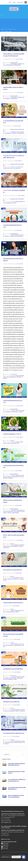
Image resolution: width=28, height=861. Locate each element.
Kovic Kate (5, 847)
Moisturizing (20, 166)
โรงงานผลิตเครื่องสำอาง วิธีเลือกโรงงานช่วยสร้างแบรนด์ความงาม (17, 780)
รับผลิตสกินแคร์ (20, 63)
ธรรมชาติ (12, 709)
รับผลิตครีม (21, 201)
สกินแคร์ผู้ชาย (7, 98)
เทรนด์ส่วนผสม (12, 236)
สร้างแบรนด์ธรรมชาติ (11, 711)
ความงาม (12, 577)
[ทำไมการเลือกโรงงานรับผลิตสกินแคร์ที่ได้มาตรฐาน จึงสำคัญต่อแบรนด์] (14, 44)
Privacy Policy (20, 2)
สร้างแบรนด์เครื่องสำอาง (15, 546)
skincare (13, 375)
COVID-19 (13, 441)
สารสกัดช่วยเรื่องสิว (12, 377)
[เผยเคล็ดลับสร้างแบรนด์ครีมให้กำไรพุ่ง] (14, 659)
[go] (24, 754)
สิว (22, 377)
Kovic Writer (19, 59)
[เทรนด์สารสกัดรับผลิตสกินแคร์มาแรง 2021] (14, 390)
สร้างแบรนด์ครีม (5, 678)
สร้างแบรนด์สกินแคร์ (17, 511)
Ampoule (13, 166)
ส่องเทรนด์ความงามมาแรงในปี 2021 (12, 570)
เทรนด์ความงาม (10, 579)
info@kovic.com (7, 822)
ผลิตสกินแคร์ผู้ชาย (14, 63)
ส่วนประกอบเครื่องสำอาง (14, 233)
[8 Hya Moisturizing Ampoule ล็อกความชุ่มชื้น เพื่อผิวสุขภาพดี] (14, 145)
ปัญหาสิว (17, 375)
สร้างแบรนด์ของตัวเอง (9, 511)
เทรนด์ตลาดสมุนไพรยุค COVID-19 (12, 434)
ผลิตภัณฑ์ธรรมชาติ (18, 709)
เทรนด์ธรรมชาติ (22, 711)
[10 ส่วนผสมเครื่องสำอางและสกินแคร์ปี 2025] (14, 110)
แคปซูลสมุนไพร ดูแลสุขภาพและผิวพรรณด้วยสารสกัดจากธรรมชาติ (16, 764)
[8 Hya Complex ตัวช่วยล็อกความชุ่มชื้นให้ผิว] (14, 180)
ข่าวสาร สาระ (12, 440)
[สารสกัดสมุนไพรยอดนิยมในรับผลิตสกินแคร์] (14, 455)
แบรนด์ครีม (15, 679)
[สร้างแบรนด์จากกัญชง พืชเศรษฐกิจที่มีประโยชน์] (14, 624)
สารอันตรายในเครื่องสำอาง (10, 611)
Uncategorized (13, 374)
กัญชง (12, 644)
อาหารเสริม (8, 443)
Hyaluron (13, 201)
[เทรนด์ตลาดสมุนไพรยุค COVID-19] (14, 424)
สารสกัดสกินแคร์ (18, 377)
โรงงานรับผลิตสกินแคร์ (8, 65)
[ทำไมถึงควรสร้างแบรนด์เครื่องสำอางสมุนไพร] (14, 490)
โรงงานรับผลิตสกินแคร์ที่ (16, 65)
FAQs (10, 2)
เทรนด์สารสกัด (21, 411)
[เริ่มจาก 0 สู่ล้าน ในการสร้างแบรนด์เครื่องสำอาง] (14, 525)
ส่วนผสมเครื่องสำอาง (8, 133)
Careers (14, 2)
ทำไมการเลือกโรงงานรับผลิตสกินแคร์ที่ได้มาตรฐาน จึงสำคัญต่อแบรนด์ (13, 55)
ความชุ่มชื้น (5, 168)
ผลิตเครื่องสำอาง (11, 742)
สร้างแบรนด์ (8, 546)
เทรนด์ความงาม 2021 (16, 579)
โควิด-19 (18, 443)
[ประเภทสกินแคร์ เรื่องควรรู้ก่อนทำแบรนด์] (14, 723)
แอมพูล (11, 168)
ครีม (12, 545)
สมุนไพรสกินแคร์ (8, 476)
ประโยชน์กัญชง (16, 644)
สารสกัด (7, 377)
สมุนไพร (4, 443)
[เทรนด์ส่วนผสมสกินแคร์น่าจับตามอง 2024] (14, 215)
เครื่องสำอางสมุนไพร (15, 512)
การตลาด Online (13, 675)
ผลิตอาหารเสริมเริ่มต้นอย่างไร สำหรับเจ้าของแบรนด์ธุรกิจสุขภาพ (16, 796)
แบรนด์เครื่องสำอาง (6, 547)
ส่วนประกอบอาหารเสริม (14, 62)
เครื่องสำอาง (14, 133)
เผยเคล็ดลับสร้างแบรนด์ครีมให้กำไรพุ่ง (13, 669)
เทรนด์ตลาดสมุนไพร (13, 443)
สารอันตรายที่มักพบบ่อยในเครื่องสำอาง (13, 603)
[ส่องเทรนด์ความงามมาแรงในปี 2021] (14, 560)
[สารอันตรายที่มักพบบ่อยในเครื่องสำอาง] (14, 592)
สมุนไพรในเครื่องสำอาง (15, 476)
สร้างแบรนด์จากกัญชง (9, 645)
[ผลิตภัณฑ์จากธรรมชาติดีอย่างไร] (14, 691)
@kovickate (5, 843)
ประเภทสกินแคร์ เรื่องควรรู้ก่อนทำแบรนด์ (13, 733)
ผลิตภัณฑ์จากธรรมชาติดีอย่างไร (11, 702)
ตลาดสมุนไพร (17, 441)
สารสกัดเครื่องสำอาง (14, 411)
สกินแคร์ (18, 132)
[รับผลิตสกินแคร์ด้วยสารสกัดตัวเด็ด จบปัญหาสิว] (14, 248)
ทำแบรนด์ (12, 741)
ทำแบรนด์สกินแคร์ (16, 545)
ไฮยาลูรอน (14, 202)
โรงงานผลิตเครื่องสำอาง (20, 133)
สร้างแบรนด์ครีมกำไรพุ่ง (12, 678)
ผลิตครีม (17, 201)
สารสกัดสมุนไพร (10, 478)
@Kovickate (6, 845)
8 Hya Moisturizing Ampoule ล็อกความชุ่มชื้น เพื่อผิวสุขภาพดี (13, 157)
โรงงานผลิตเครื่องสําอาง (14, 98)
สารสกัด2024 (7, 236)
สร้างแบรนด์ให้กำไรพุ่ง (9, 679)
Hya (16, 166)
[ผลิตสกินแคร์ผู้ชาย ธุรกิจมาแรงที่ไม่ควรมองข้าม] (14, 77)
